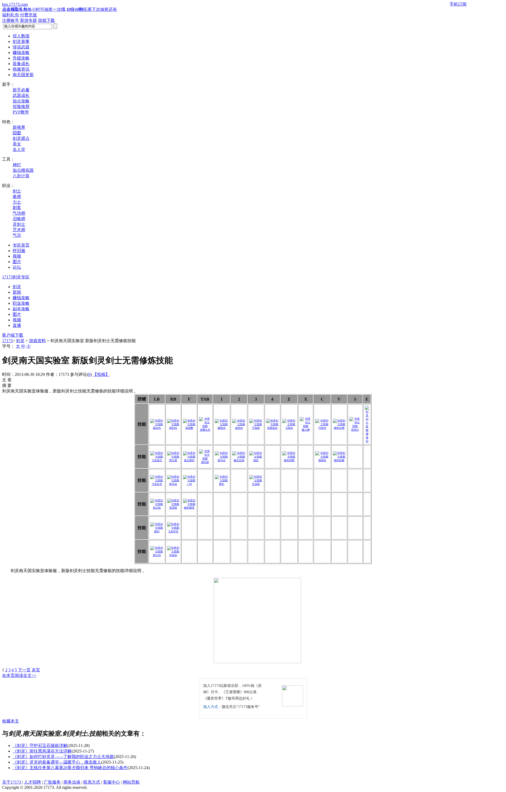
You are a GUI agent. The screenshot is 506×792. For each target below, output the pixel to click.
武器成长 (21, 95)
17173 (7, 340)
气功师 (19, 213)
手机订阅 (458, 4)
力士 (17, 202)
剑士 (17, 191)
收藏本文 (10, 721)
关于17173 (11, 782)
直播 (17, 325)
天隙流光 (272, 427)
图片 (17, 314)
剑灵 (17, 286)
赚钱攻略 (21, 298)
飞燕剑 (289, 427)
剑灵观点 (21, 138)
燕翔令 (322, 460)
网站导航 (131, 782)
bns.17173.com (15, 4)
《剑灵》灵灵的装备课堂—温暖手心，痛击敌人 (57, 762)
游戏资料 (37, 340)
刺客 (17, 207)
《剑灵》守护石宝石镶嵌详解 (40, 745)
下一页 (24, 670)
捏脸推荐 (21, 106)
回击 (256, 460)
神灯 (17, 165)
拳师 (17, 196)
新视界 (19, 127)
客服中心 (111, 782)
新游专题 (28, 20)
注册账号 (10, 20)
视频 (17, 320)
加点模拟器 (23, 170)
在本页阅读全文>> (19, 675)
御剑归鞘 (289, 460)
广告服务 (52, 782)
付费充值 (28, 15)
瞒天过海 (239, 460)
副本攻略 (21, 309)
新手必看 (21, 90)
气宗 (17, 235)
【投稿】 (101, 374)
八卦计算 (21, 176)
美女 (17, 144)
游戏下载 (46, 20)
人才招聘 (32, 782)
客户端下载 (12, 335)
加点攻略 (21, 101)
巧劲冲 (322, 427)
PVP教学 (21, 112)
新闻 (17, 292)
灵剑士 (19, 224)
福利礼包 (10, 15)
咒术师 (19, 230)
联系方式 (91, 782)
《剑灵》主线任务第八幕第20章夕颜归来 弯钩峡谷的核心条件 (70, 767)
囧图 (17, 133)
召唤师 (19, 219)
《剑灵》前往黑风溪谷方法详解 (42, 751)
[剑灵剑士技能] (272, 424)
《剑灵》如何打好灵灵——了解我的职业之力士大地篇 (63, 756)
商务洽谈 (72, 782)
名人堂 (19, 149)
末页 (36, 670)
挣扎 (221, 484)
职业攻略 (21, 303)
